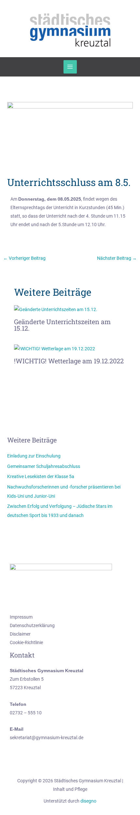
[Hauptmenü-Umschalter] (70, 67)
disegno (88, 801)
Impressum (21, 617)
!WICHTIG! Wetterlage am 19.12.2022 (69, 361)
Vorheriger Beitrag (24, 258)
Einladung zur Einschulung (34, 455)
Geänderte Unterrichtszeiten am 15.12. (62, 324)
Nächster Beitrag (117, 258)
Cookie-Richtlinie (26, 642)
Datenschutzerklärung (32, 625)
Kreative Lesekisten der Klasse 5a (40, 476)
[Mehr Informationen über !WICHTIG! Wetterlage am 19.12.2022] (54, 348)
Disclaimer (20, 634)
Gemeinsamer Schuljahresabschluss (43, 466)
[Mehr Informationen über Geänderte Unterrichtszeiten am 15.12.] (55, 309)
